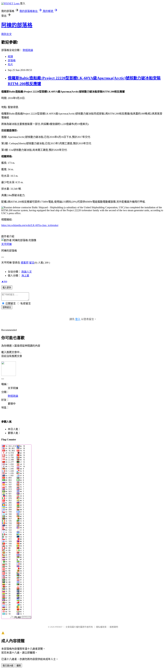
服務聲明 (114, 627)
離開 (19, 665)
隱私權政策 (101, 627)
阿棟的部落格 (16, 25)
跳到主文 (6, 34)
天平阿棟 (6, 244)
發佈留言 (7, 307)
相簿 (10, 56)
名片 (10, 64)
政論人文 (26, 271)
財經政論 (28, 50)
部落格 (12, 60)
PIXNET (58, 627)
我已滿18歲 (8, 665)
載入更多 (7, 287)
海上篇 (25, 275)
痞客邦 (25, 262)
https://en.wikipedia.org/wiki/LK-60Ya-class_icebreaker (29, 225)
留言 (31, 262)
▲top (4, 281)
